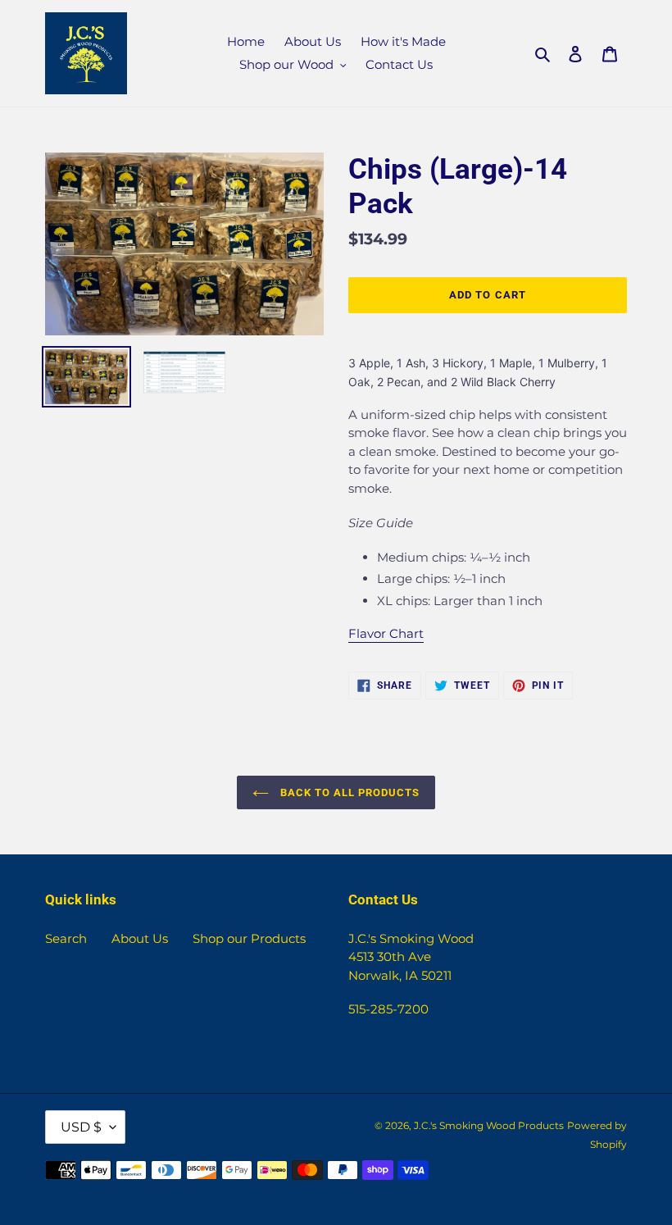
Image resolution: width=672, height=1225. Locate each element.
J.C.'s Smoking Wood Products (489, 1125)
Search (66, 938)
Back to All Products (348, 792)
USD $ (81, 1127)
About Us (139, 938)
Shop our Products (249, 938)
